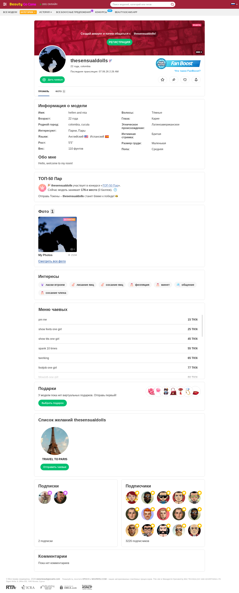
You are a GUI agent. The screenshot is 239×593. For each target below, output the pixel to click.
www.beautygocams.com (48, 579)
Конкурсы (101, 12)
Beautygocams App (126, 12)
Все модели (10, 12)
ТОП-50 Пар (110, 185)
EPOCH (86, 579)
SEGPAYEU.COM (99, 579)
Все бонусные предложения (73, 12)
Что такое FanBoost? (188, 70)
